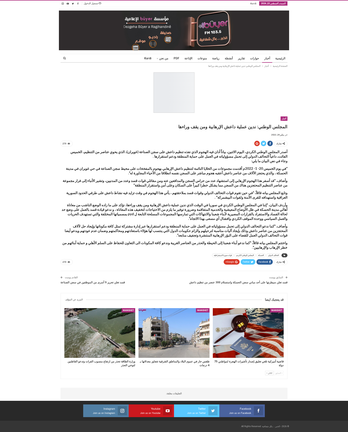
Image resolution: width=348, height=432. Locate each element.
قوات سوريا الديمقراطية (223, 255)
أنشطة (229, 58)
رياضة (215, 58)
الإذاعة (188, 58)
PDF (176, 58)
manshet (276, 310)
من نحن (163, 58)
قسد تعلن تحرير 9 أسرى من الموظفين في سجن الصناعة (93, 282)
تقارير (241, 58)
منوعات (202, 58)
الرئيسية (280, 58)
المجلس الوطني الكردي (245, 255)
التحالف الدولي (273, 255)
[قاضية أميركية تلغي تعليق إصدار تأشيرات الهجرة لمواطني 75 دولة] (248, 333)
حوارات (254, 58)
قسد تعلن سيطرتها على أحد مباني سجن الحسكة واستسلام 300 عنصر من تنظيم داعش (238, 282)
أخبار (267, 58)
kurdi (253, 3)
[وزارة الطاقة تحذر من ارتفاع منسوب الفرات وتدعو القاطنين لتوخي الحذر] (99, 333)
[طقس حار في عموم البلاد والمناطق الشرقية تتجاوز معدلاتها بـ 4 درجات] (173, 333)
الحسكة (261, 255)
